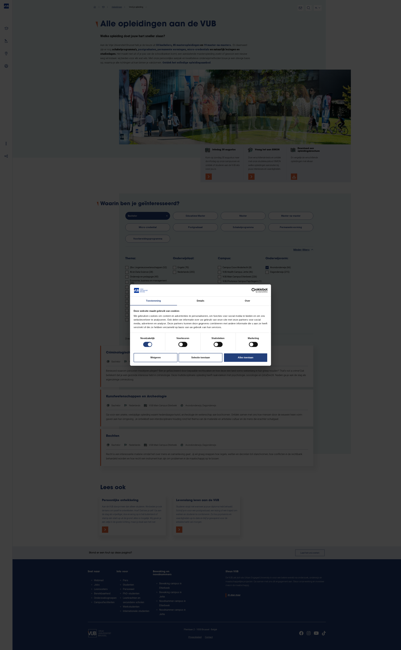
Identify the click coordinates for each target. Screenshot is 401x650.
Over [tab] (247, 300)
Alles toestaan (245, 357)
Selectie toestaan (200, 357)
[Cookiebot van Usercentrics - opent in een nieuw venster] (254, 290)
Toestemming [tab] (153, 300)
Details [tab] (200, 300)
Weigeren (155, 357)
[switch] (182, 344)
